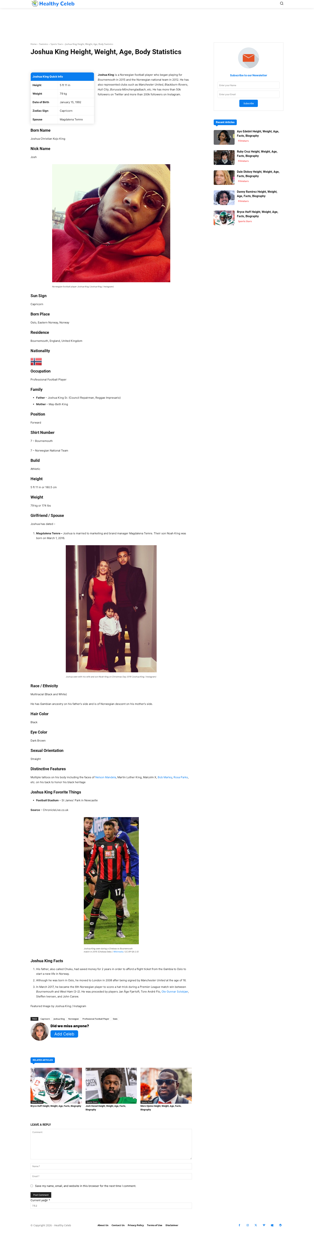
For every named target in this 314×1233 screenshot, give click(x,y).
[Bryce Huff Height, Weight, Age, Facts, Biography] (56, 1086)
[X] (256, 1225)
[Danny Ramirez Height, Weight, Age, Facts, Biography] (224, 197)
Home (34, 44)
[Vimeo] (264, 1225)
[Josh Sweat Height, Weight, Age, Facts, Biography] (111, 1086)
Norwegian (73, 1018)
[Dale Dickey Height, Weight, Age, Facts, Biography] (224, 177)
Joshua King (59, 1018)
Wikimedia (118, 951)
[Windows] (272, 1225)
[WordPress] (280, 1225)
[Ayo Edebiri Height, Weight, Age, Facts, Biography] (224, 137)
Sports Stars (57, 44)
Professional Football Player (95, 1018)
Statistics (43, 44)
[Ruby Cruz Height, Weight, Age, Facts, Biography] (224, 157)
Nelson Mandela (105, 777)
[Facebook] (239, 1225)
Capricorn (45, 1018)
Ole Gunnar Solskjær (175, 991)
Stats (115, 1018)
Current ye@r (40, 1200)
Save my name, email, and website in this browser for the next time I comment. (85, 1186)
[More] (154, 63)
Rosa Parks (181, 777)
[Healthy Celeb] (53, 3)
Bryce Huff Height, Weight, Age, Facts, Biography (56, 1106)
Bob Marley (165, 777)
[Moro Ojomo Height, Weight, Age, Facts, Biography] (166, 1086)
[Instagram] (247, 1225)
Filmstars (243, 140)
